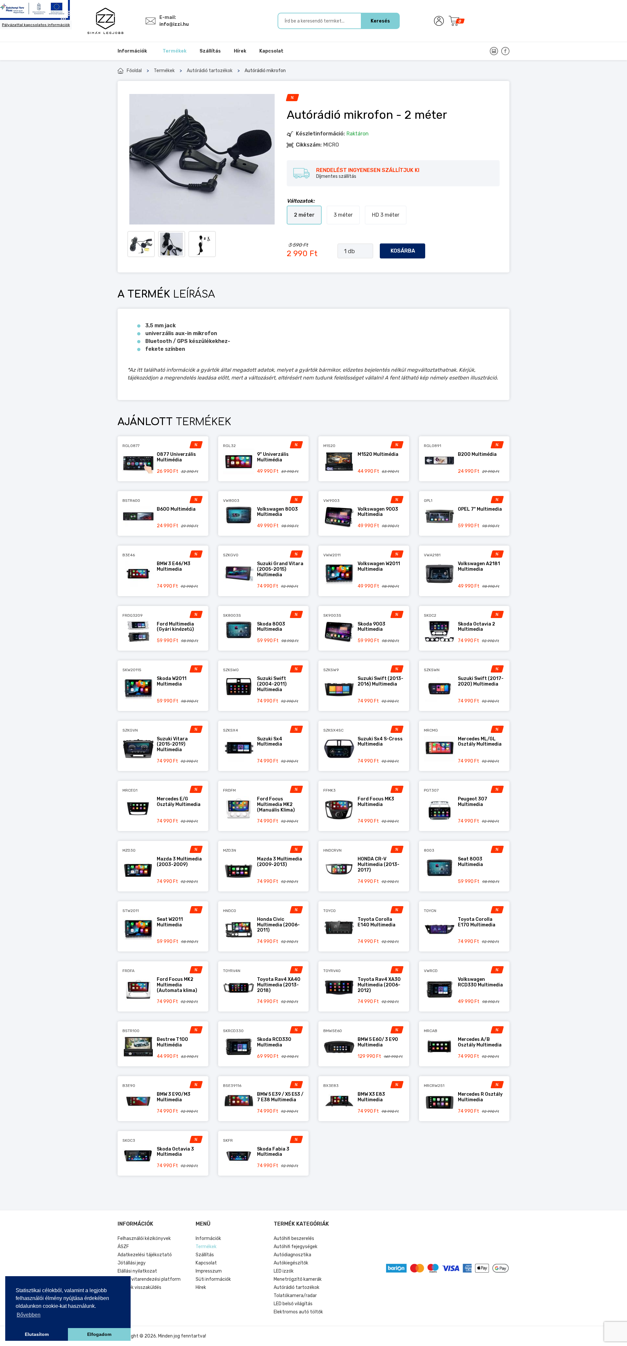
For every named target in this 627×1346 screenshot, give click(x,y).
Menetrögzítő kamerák (298, 1279)
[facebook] (505, 51)
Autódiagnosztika (292, 1255)
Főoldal (134, 70)
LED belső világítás (293, 1304)
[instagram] (494, 51)
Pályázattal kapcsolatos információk (36, 25)
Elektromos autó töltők (298, 1312)
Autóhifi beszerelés (294, 1238)
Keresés (380, 21)
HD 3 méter (385, 215)
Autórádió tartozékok (210, 70)
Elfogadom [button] (99, 1334)
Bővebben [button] (28, 1315)
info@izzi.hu (174, 24)
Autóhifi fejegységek (295, 1246)
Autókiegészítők (291, 1263)
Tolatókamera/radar (295, 1295)
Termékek (164, 70)
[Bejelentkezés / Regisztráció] (439, 21)
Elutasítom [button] (37, 1334)
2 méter (304, 215)
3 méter (343, 215)
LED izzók (284, 1271)
